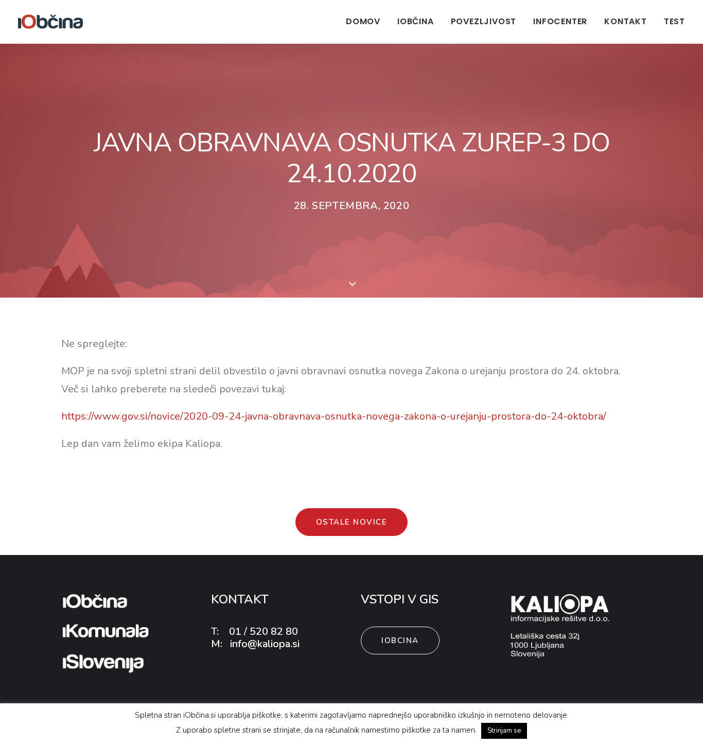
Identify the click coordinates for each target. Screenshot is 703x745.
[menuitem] (367, 21)
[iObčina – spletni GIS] (50, 21)
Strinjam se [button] (504, 730)
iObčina (415, 21)
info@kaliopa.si (263, 644)
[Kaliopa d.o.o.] (560, 626)
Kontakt (625, 21)
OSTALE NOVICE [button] (352, 522)
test (674, 21)
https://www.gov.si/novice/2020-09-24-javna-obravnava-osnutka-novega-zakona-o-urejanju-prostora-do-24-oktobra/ (333, 416)
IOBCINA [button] (400, 640)
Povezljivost (484, 21)
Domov (363, 21)
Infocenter (560, 21)
